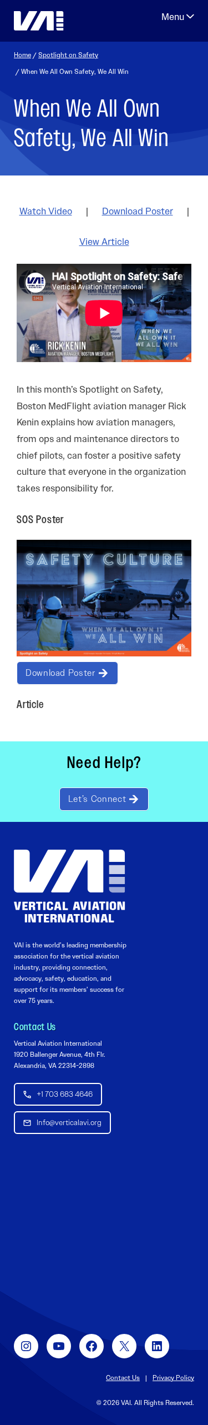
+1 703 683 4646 (65, 1094)
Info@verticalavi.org (69, 1122)
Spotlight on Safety (68, 55)
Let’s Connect (97, 799)
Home (22, 55)
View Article (104, 241)
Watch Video (45, 211)
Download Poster (137, 211)
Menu (177, 16)
